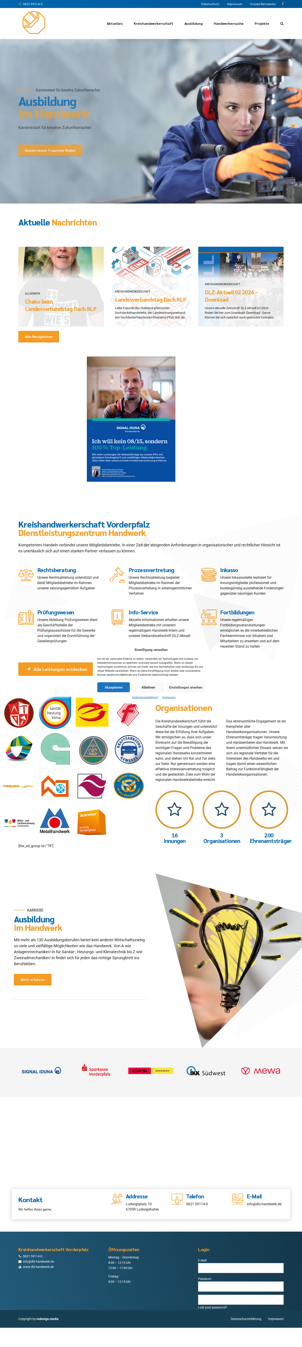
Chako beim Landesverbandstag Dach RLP (60, 305)
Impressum (169, 697)
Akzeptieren (113, 687)
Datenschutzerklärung (145, 697)
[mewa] (261, 1070)
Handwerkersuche (229, 23)
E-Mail (202, 1260)
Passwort (204, 1279)
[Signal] (41, 1070)
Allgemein (32, 293)
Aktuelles (115, 23)
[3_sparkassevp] (96, 1070)
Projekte (262, 23)
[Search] (282, 23)
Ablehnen (148, 687)
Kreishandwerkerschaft (153, 23)
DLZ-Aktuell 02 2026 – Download (231, 296)
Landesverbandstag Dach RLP (150, 299)
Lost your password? (212, 1307)
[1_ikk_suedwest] (206, 1070)
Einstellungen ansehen (185, 687)
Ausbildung (193, 23)
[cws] (151, 1070)
